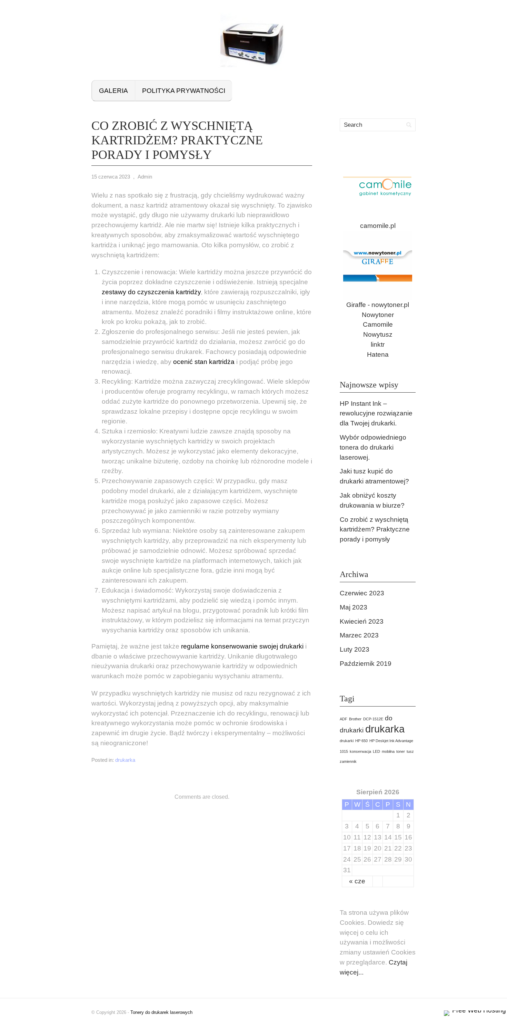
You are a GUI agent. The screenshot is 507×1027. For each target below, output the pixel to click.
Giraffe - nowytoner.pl (377, 304)
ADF (343, 719)
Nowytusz (377, 334)
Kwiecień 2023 (362, 621)
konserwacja (360, 751)
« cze (357, 881)
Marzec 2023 (359, 635)
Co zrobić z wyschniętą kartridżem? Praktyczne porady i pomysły (375, 529)
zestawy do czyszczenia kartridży (151, 292)
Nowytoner (378, 314)
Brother (355, 719)
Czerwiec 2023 (362, 593)
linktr (378, 344)
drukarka (125, 760)
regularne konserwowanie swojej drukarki (242, 646)
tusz (410, 751)
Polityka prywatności (183, 90)
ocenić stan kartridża (204, 361)
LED (376, 751)
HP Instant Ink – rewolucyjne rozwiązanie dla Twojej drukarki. (376, 413)
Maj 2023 (353, 607)
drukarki (347, 741)
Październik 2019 (365, 663)
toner (400, 751)
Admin (145, 177)
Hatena (378, 354)
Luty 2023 (354, 649)
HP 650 (361, 741)
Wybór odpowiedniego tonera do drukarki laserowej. (373, 447)
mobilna (388, 751)
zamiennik (348, 761)
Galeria (113, 90)
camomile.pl (378, 225)
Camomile (378, 324)
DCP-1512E (373, 719)
